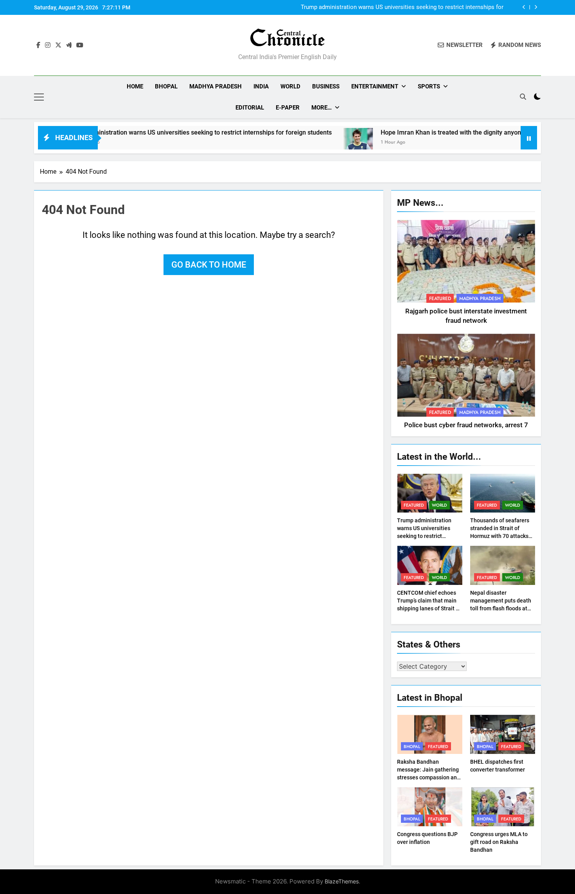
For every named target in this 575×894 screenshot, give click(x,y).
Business (326, 86)
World (290, 86)
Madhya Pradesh (215, 86)
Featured (440, 298)
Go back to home (208, 265)
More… (321, 107)
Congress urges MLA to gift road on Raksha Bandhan (499, 842)
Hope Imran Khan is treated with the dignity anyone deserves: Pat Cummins (457, 132)
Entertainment (374, 86)
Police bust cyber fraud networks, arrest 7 (466, 425)
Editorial (249, 107)
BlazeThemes (342, 881)
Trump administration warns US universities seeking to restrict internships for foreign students (402, 7)
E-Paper (288, 107)
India (261, 86)
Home (135, 86)
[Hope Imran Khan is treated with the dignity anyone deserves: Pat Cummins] (328, 142)
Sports (429, 86)
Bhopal (166, 86)
